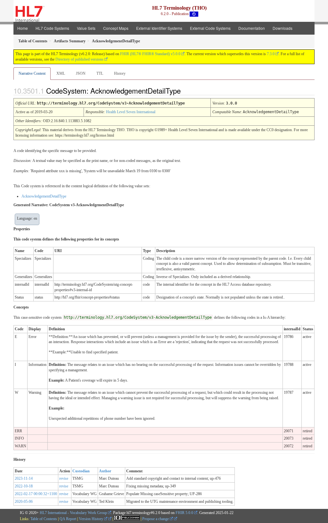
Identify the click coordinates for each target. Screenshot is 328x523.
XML (60, 73)
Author (105, 471)
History (120, 73)
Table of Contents (43, 519)
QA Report (68, 519)
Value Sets (86, 28)
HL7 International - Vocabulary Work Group (73, 512)
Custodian (81, 471)
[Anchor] (186, 90)
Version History (91, 519)
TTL (99, 73)
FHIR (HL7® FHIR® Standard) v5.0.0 (150, 54)
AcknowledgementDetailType (43, 196)
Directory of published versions (79, 59)
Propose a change (156, 519)
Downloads (282, 28)
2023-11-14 (24, 478)
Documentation (251, 28)
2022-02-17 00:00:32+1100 (36, 494)
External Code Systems (210, 28)
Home (22, 28)
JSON (81, 73)
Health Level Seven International (130, 112)
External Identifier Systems (159, 28)
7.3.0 (271, 54)
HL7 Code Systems (52, 28)
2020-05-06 (24, 501)
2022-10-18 (24, 486)
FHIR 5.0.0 (184, 512)
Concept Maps (115, 28)
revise (63, 478)
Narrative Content (32, 73)
